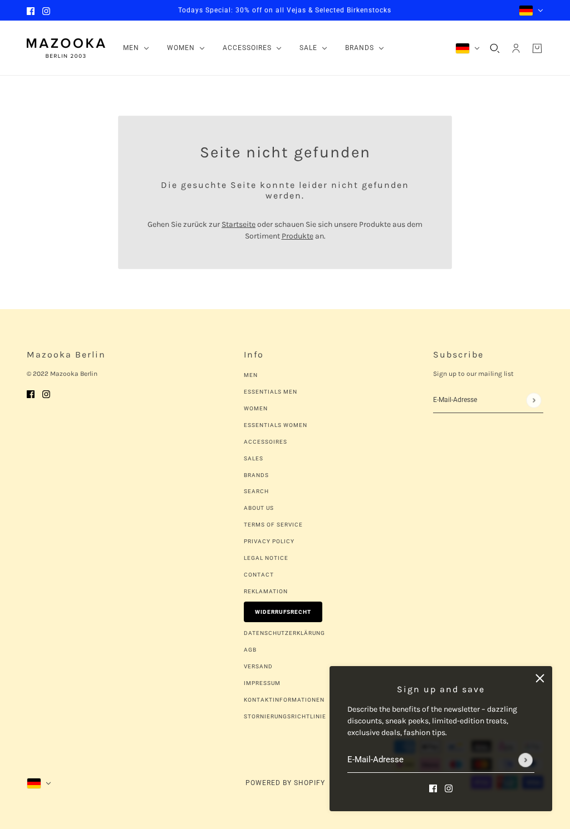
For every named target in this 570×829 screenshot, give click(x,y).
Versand (258, 666)
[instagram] (46, 10)
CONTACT (259, 575)
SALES (253, 458)
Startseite (238, 224)
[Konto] (516, 48)
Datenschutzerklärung (284, 633)
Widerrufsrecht (283, 612)
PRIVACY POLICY (269, 541)
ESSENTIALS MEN (270, 392)
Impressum (262, 683)
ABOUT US (259, 508)
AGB (250, 650)
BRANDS (256, 475)
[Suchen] (495, 48)
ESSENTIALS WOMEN (275, 425)
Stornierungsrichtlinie (285, 716)
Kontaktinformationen (284, 700)
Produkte (297, 236)
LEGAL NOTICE (266, 558)
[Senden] (525, 760)
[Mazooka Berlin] (66, 48)
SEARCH (256, 491)
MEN (251, 375)
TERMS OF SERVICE (273, 525)
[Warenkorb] (537, 48)
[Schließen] (540, 678)
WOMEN (256, 408)
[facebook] (30, 10)
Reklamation (266, 591)
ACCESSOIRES (265, 442)
